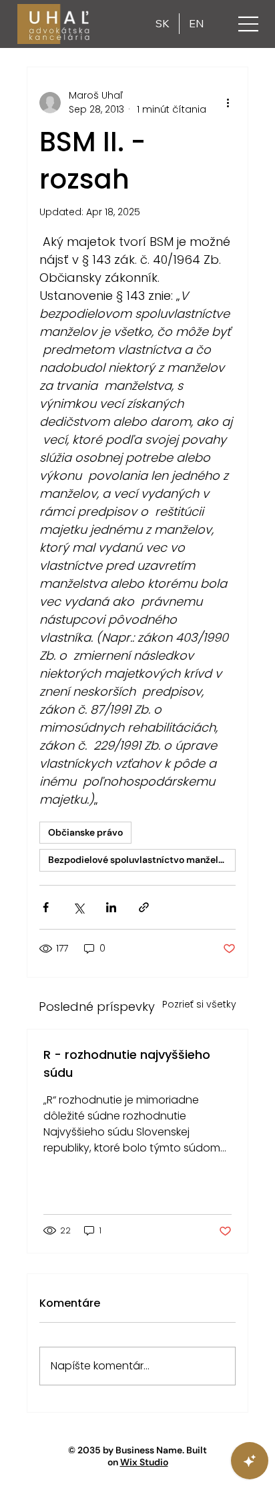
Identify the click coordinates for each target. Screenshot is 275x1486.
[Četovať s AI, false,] (249, 1460)
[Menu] (249, 24)
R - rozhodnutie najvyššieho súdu (126, 1063)
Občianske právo (85, 832)
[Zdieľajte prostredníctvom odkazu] (144, 907)
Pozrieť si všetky (199, 1004)
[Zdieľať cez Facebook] (45, 907)
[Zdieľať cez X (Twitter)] (78, 907)
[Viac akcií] (228, 103)
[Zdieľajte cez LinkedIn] (111, 907)
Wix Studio (144, 1462)
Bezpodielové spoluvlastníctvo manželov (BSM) (142, 860)
